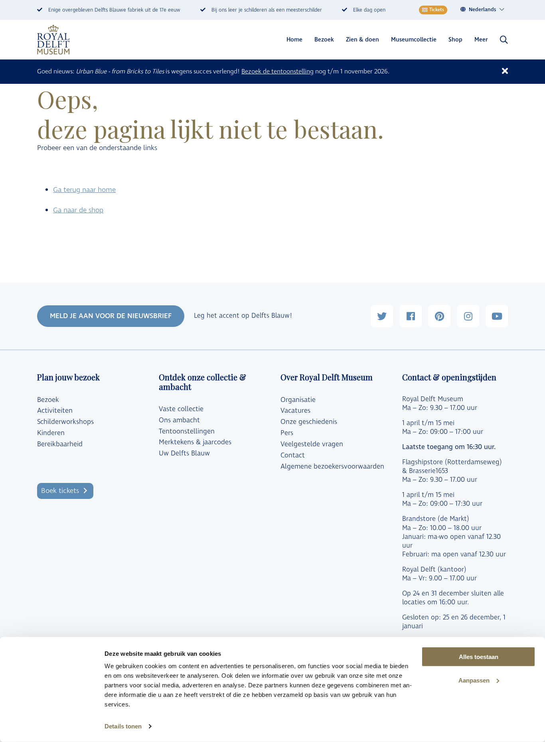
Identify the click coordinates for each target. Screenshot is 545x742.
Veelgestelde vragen (311, 444)
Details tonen (123, 726)
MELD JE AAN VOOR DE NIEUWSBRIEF (111, 316)
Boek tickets (60, 491)
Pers (286, 433)
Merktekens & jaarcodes (195, 442)
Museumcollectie (413, 40)
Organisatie (298, 400)
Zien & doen (362, 40)
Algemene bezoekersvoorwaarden (332, 466)
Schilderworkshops (65, 422)
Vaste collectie (181, 409)
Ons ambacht (179, 420)
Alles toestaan (478, 656)
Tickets (436, 9)
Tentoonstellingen (187, 431)
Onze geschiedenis (308, 422)
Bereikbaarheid (60, 444)
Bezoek (324, 40)
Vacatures (295, 411)
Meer (481, 40)
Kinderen (51, 433)
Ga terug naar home (84, 190)
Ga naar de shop (78, 210)
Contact (292, 455)
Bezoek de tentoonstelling (277, 71)
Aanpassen (474, 680)
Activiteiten (55, 411)
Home (294, 40)
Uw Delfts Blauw (184, 453)
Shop (455, 40)
